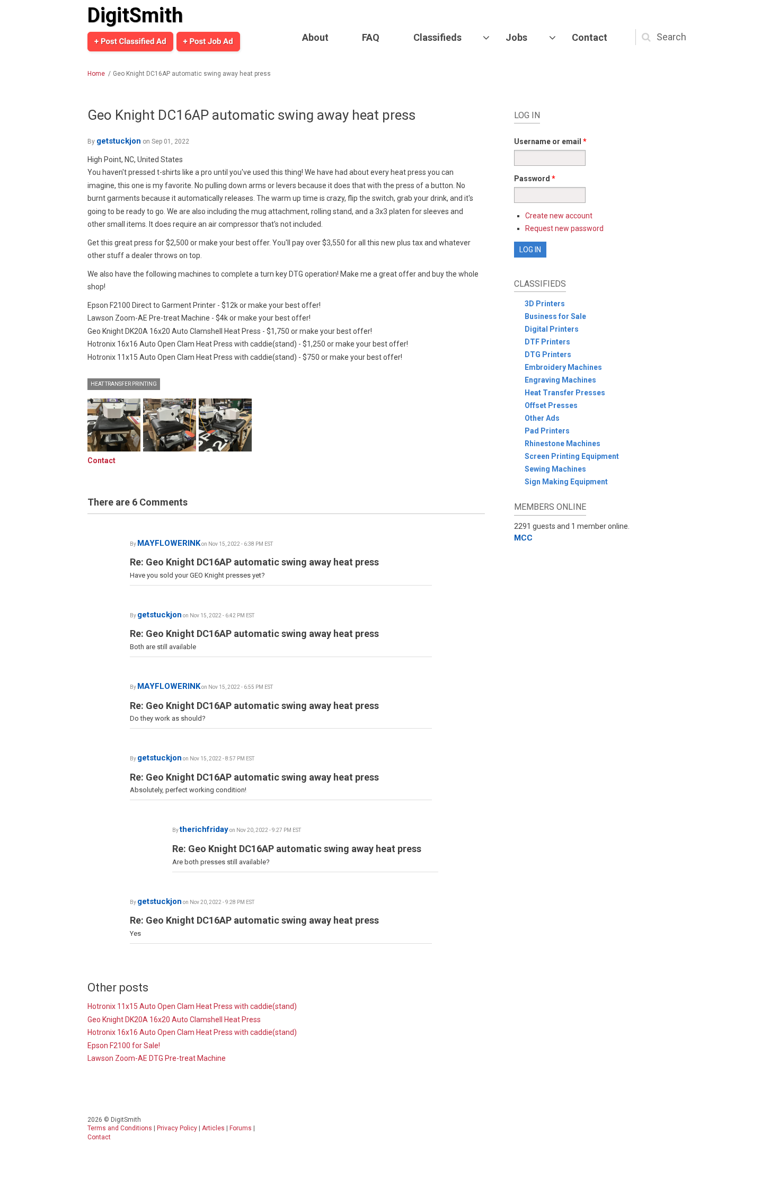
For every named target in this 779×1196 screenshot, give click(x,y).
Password (534, 178)
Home (96, 73)
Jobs (516, 37)
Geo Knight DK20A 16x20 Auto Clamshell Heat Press (174, 1019)
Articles (213, 1128)
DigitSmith (135, 15)
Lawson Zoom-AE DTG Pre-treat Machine (156, 1058)
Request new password (564, 228)
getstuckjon (118, 141)
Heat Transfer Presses (565, 392)
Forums (240, 1128)
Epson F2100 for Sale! (123, 1045)
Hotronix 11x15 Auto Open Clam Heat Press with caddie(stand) (192, 1006)
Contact (589, 37)
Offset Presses (551, 405)
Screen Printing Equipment (572, 456)
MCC (523, 538)
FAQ (370, 37)
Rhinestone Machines (562, 443)
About (315, 37)
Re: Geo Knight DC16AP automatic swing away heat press (254, 562)
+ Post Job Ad (208, 41)
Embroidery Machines (563, 367)
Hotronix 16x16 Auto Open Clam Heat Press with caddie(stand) (192, 1032)
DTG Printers (548, 354)
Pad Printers (547, 431)
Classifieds (437, 37)
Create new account (558, 215)
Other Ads (542, 418)
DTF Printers (547, 342)
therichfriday (204, 829)
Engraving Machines (560, 380)
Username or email (550, 141)
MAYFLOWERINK (168, 543)
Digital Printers (552, 329)
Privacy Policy (177, 1128)
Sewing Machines (555, 469)
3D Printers (545, 303)
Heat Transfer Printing (124, 384)
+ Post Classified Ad (130, 41)
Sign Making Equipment (566, 481)
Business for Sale (555, 316)
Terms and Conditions (119, 1128)
